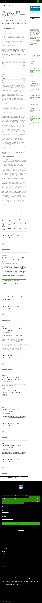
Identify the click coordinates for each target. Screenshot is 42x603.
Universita (6, 10)
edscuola (22, 530)
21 (26, 501)
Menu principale (40, 1)
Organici (36, 581)
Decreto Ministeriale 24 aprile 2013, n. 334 (14, 266)
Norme (3, 564)
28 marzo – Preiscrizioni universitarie (13, 446)
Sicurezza (28, 583)
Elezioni (17, 579)
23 (37, 501)
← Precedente (10, 477)
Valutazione (17, 584)
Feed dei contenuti (5, 592)
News (3, 560)
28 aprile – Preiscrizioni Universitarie (13, 410)
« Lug (3, 506)
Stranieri (35, 582)
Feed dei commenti (5, 594)
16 (37, 500)
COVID (25, 578)
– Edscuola (3, 551)
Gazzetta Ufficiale (5, 555)
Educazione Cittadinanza (12, 579)
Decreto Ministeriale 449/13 (21, 20)
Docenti (34, 578)
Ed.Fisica (37, 578)
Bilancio (8, 578)
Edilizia (3, 579)
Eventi (26, 579)
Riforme (24, 583)
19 (15, 501)
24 (4, 503)
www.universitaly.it (10, 87)
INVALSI (22, 581)
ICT (20, 581)
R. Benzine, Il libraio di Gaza (34, 114)
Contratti (22, 578)
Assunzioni (3, 578)
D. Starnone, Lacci (33, 63)
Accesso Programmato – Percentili (8, 301)
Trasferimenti (7, 584)
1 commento (14, 263)
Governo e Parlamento (5, 557)
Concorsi (12, 578)
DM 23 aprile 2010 (12, 335)
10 (4, 500)
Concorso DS (18, 578)
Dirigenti (29, 578)
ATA (6, 578)
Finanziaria (30, 579)
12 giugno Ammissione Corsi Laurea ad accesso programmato (13, 14)
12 (15, 500)
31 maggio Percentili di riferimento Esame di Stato (13, 259)
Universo (15, 418)
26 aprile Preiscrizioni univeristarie (12, 329)
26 (15, 503)
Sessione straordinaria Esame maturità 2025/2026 (35, 38)
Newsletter (3, 562)
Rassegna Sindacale (5, 568)
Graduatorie (12, 581)
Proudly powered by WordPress (6, 601)
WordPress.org (4, 596)
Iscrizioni (25, 581)
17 (4, 501)
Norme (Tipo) (4, 566)
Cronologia (3, 553)
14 (26, 500)
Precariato (12, 583)
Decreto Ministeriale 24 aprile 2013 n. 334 (16, 22)
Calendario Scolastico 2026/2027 (33, 53)
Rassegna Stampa (4, 570)
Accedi (3, 590)
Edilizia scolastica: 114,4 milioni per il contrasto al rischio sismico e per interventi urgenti (35, 84)
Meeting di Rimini (33, 66)
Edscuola (4, 1)
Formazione (35, 579)
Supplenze (3, 584)
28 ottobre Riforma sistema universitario (12, 378)
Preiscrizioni (5, 437)
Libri (27, 581)
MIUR (30, 581)
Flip (19, 530)
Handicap (16, 581)
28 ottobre (4, 384)
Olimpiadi (33, 581)
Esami (3, 10)
